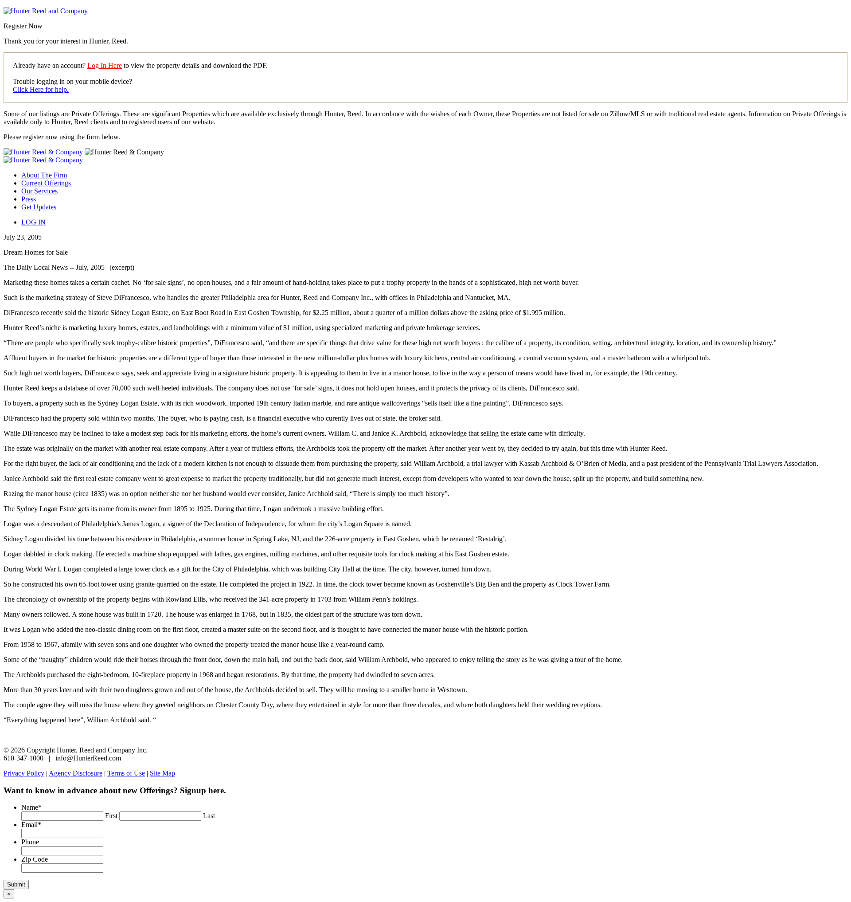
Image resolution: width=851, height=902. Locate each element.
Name (31, 807)
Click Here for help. (41, 89)
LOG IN (33, 222)
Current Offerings (46, 183)
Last (209, 815)
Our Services (39, 191)
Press (28, 199)
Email (31, 824)
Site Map (162, 773)
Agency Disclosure (75, 773)
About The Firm (44, 175)
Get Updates (38, 207)
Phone (30, 842)
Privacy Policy (24, 773)
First (111, 815)
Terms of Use (126, 773)
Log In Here (104, 65)
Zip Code (34, 859)
